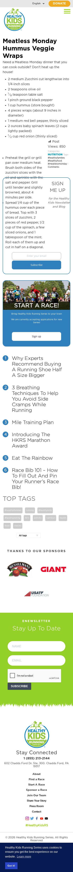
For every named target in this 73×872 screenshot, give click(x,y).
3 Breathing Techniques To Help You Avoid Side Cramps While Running (35, 399)
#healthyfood (55, 161)
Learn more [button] (24, 856)
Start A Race (36, 784)
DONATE (59, 3)
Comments (53, 167)
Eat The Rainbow (32, 458)
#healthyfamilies (56, 158)
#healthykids (45, 510)
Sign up (36, 336)
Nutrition (55, 154)
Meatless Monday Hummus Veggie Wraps (30, 48)
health (63, 518)
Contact (36, 811)
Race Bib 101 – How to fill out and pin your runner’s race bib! (35, 478)
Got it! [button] (11, 865)
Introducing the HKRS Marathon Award (31, 440)
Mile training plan (33, 422)
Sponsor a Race (36, 790)
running (30, 510)
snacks (17, 526)
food (7, 526)
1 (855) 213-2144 (37, 758)
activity (38, 518)
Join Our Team (36, 795)
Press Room (36, 806)
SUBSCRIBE (19, 686)
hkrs (27, 518)
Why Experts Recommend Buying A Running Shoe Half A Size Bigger (37, 367)
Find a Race (36, 779)
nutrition (50, 518)
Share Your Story (36, 800)
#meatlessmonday (57, 164)
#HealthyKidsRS (37, 825)
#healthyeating (12, 518)
